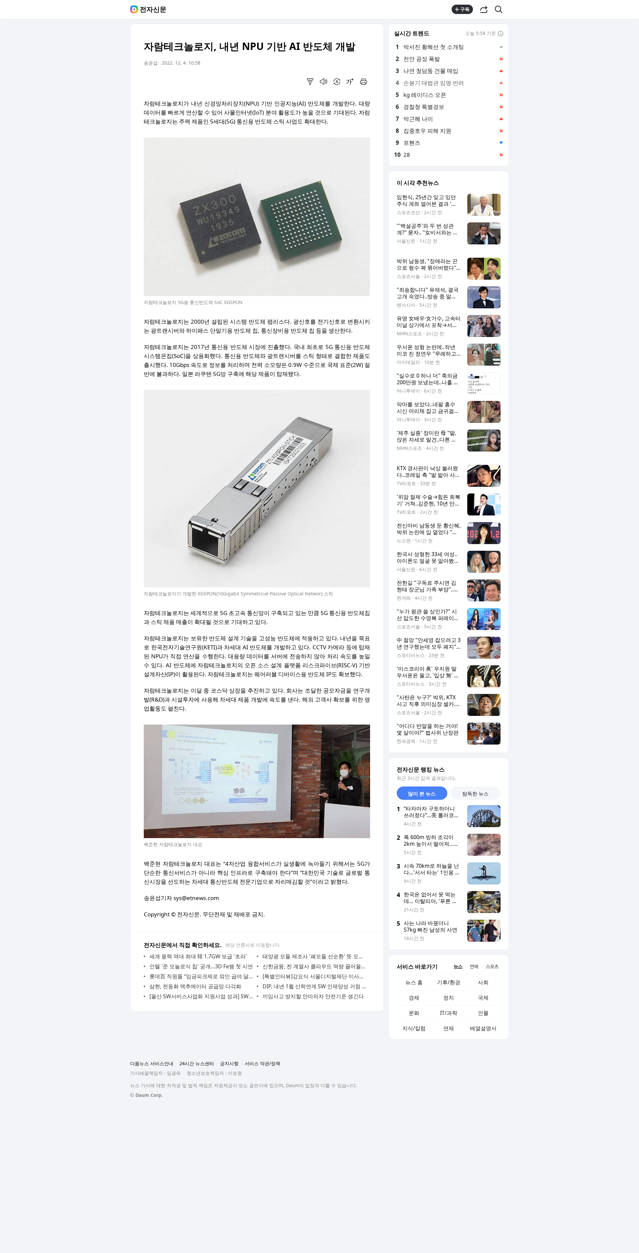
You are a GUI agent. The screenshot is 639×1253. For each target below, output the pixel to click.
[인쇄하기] (363, 81)
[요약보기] (310, 81)
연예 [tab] (474, 966)
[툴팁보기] (500, 34)
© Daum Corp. (146, 1095)
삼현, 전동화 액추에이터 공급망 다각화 (195, 986)
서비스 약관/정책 (262, 1063)
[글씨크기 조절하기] (350, 81)
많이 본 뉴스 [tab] (422, 793)
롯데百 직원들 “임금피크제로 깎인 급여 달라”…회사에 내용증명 (201, 976)
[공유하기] (484, 9)
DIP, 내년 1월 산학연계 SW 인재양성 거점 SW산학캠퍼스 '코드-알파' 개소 (315, 986)
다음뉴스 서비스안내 (151, 1063)
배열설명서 (483, 1028)
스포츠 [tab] (492, 966)
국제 (483, 997)
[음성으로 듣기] (323, 81)
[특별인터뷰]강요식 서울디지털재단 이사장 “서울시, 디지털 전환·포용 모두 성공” (315, 976)
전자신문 (153, 9)
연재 (448, 1028)
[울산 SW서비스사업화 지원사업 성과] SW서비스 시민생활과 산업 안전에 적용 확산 (201, 996)
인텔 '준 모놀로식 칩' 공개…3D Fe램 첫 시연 (201, 966)
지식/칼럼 (414, 1028)
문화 (414, 1013)
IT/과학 (448, 1013)
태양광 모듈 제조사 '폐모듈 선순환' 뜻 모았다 (315, 956)
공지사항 (229, 1063)
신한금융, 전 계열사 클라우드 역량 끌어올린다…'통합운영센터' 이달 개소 (315, 966)
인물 (483, 1013)
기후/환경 (448, 982)
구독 (465, 9)
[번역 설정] (336, 81)
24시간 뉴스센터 (196, 1063)
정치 (448, 997)
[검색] (501, 9)
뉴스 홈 (414, 982)
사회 (483, 982)
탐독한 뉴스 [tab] (475, 793)
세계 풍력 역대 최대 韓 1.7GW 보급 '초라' (198, 956)
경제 (414, 997)
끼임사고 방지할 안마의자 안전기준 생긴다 (313, 996)
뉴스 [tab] (458, 966)
